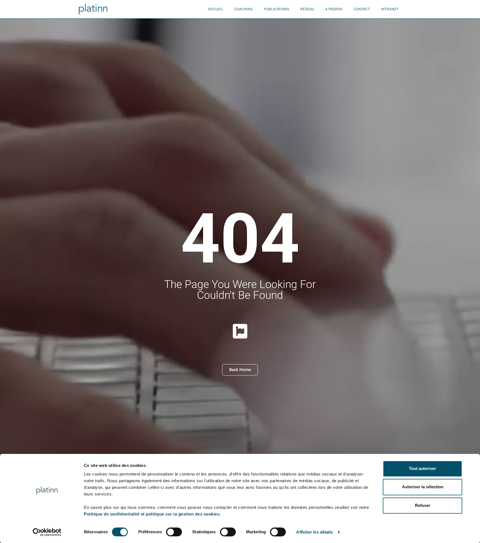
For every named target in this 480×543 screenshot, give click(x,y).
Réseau (307, 9)
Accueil (215, 9)
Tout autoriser (422, 468)
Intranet (389, 9)
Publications (276, 9)
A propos (333, 9)
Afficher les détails (314, 532)
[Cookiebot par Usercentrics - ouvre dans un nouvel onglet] (47, 532)
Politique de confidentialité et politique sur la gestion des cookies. (152, 514)
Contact (362, 9)
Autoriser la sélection (422, 487)
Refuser (422, 505)
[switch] (174, 531)
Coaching (243, 9)
